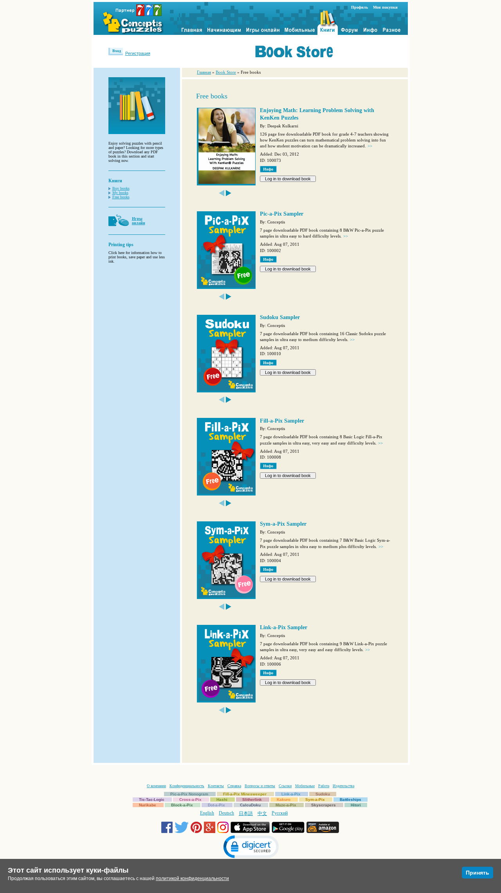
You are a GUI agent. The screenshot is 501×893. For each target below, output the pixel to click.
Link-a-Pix (291, 794)
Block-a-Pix (182, 805)
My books (120, 193)
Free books (121, 197)
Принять (477, 872)
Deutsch (226, 813)
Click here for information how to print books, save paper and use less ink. (136, 256)
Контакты (216, 786)
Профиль (359, 7)
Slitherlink (252, 799)
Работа (323, 786)
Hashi (221, 799)
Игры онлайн (138, 220)
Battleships (350, 799)
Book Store (226, 72)
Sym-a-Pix (315, 799)
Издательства (343, 786)
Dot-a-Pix (216, 805)
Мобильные (305, 786)
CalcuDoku (250, 805)
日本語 (246, 813)
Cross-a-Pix (190, 799)
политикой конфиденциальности (192, 878)
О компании (156, 786)
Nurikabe (147, 805)
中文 (262, 813)
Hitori (356, 805)
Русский (280, 813)
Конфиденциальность (186, 786)
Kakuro (283, 799)
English (207, 813)
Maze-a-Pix (286, 805)
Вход (116, 51)
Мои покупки (385, 7)
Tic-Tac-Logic (151, 799)
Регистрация (137, 53)
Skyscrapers (323, 805)
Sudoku (322, 794)
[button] (250, 848)
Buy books (121, 188)
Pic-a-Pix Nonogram (189, 794)
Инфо (268, 169)
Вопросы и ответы (260, 786)
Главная (204, 72)
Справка (234, 786)
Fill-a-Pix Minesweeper (245, 794)
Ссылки (285, 786)
